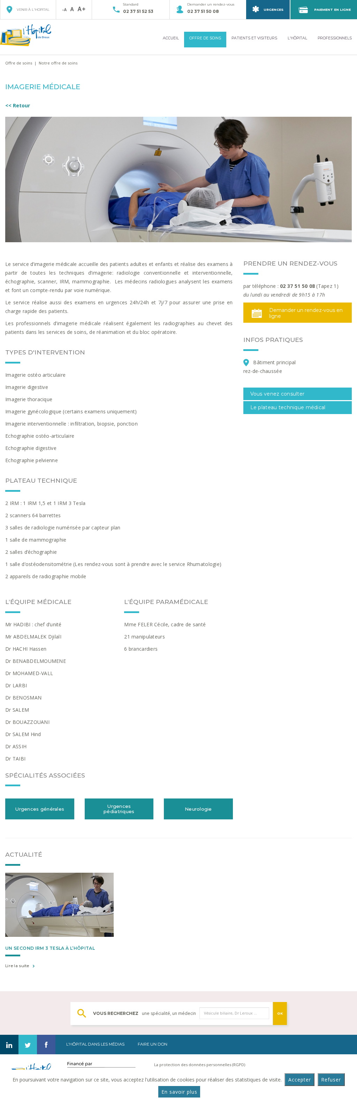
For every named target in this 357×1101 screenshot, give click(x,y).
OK (280, 1013)
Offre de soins (18, 63)
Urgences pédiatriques (119, 809)
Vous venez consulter (277, 394)
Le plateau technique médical (288, 407)
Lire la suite (17, 965)
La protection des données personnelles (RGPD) (199, 1064)
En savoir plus (179, 1091)
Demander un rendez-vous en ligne (306, 313)
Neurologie (198, 809)
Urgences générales (39, 809)
